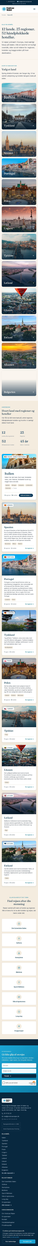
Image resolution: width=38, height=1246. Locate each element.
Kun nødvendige (11, 1241)
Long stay (5, 1199)
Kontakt (4, 1219)
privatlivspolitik (14, 1237)
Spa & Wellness (7, 1193)
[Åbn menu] (34, 9)
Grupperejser (6, 1202)
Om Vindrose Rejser (8, 1213)
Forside (4, 15)
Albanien (5, 1167)
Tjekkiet (4, 1155)
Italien (4, 1138)
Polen (4, 1149)
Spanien (4, 1143)
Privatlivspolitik (7, 1225)
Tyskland (5, 1140)
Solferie (4, 1184)
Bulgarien (5, 1170)
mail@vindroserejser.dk (24, 1)
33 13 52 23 (10, 1)
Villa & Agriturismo (8, 1196)
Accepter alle (27, 1241)
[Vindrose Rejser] (19, 1100)
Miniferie (5, 1190)
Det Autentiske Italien (9, 1181)
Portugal (5, 1146)
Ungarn (4, 1152)
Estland (4, 1164)
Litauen (4, 1161)
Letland (4, 1158)
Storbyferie (5, 1187)
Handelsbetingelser (8, 1222)
